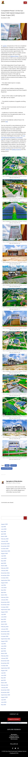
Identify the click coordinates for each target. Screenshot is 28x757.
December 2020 (5, 690)
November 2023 (5, 604)
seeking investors (16, 149)
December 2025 (5, 543)
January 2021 (4, 687)
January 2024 (4, 600)
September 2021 (5, 668)
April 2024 (3, 592)
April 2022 (3, 651)
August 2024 (4, 582)
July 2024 (3, 585)
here (6, 121)
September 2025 (5, 551)
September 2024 (5, 580)
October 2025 (4, 548)
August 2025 (4, 553)
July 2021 (3, 673)
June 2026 (3, 529)
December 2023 (5, 602)
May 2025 (3, 561)
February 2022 (4, 656)
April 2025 (3, 563)
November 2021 (5, 663)
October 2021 (4, 665)
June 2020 (3, 702)
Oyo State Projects (7, 468)
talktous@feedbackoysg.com (14, 723)
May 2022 (3, 648)
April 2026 (3, 534)
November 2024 (5, 575)
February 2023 (4, 626)
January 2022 (4, 658)
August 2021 (4, 670)
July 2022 (3, 643)
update (5, 46)
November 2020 (5, 692)
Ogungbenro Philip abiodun (14, 481)
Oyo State (13, 465)
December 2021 (5, 660)
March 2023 (4, 624)
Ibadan (7, 465)
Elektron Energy (15, 56)
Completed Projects (14, 737)
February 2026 (4, 539)
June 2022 (3, 646)
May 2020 (3, 704)
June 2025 (3, 558)
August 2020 (4, 697)
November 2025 (5, 546)
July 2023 (3, 614)
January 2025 (4, 570)
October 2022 (4, 636)
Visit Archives (14, 739)
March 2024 (4, 595)
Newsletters (14, 734)
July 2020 (3, 699)
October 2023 (4, 607)
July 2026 (3, 526)
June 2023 (3, 617)
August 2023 (4, 612)
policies (7, 149)
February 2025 (4, 568)
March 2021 (4, 682)
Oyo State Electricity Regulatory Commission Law (13, 137)
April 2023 (3, 621)
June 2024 (3, 587)
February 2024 (4, 597)
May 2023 (3, 619)
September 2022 (5, 639)
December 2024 (5, 573)
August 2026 (4, 524)
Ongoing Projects (14, 736)
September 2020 (5, 695)
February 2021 (4, 685)
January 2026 (4, 541)
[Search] (25, 518)
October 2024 (4, 578)
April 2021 (3, 680)
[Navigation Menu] (25, 2)
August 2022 (4, 641)
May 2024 (3, 590)
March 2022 (4, 653)
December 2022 (5, 631)
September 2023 (5, 609)
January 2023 (4, 629)
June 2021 (3, 675)
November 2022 (5, 634)
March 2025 (4, 565)
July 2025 (3, 556)
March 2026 (4, 536)
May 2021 (3, 678)
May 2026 (3, 531)
